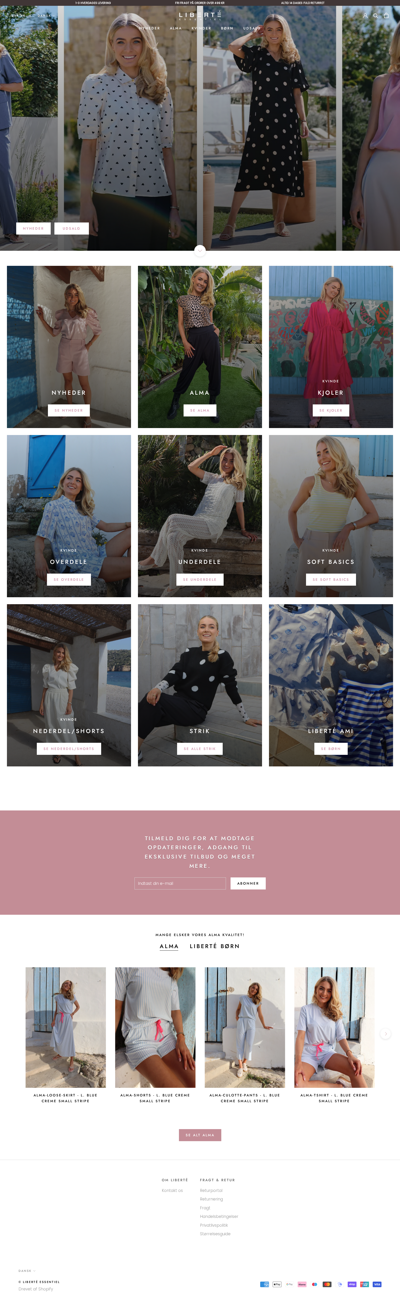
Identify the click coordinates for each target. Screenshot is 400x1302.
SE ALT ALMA (200, 1135)
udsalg (72, 228)
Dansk (44, 15)
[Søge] (375, 15)
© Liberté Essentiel (39, 1282)
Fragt (205, 1208)
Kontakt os (172, 1190)
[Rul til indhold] (200, 251)
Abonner (248, 883)
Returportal (211, 1190)
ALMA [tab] (169, 946)
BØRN (227, 28)
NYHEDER (149, 28)
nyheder (33, 228)
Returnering (211, 1199)
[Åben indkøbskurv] (386, 15)
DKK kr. (19, 15)
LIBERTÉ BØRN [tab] (215, 946)
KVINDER (201, 28)
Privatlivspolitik (214, 1225)
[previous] (14, 1034)
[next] (385, 1034)
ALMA (176, 28)
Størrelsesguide (215, 1234)
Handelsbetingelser (219, 1216)
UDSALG (252, 28)
